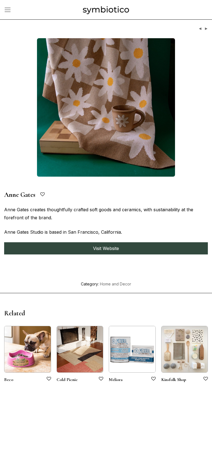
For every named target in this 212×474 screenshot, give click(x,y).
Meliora (116, 379)
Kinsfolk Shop (173, 379)
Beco (8, 379)
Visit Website (106, 248)
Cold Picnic (67, 379)
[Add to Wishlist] (43, 194)
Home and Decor (115, 284)
